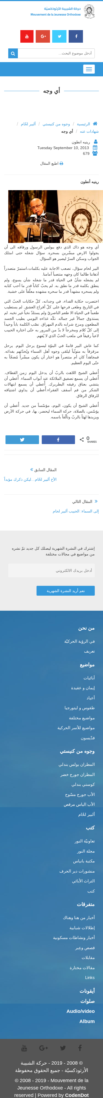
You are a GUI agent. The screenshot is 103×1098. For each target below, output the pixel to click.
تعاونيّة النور (85, 841)
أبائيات (89, 678)
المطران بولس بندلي (77, 764)
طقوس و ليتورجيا (80, 707)
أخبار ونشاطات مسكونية (74, 937)
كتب (91, 891)
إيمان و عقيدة (83, 687)
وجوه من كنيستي (56, 124)
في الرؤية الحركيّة (79, 641)
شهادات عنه (89, 131)
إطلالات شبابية (82, 927)
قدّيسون (88, 737)
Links (90, 977)
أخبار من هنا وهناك (79, 917)
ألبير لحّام (28, 124)
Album (87, 1021)
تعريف (89, 651)
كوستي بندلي (83, 784)
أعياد (91, 698)
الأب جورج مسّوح (80, 794)
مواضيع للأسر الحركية (76, 727)
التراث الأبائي (83, 881)
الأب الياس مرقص (79, 804)
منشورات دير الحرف (77, 871)
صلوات (87, 1001)
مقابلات (88, 957)
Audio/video (80, 1011)
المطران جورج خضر (77, 774)
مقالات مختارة (82, 967)
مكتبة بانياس (84, 861)
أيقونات (87, 991)
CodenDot (77, 1095)
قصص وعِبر (85, 947)
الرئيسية (83, 124)
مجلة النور (86, 851)
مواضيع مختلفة (82, 717)
